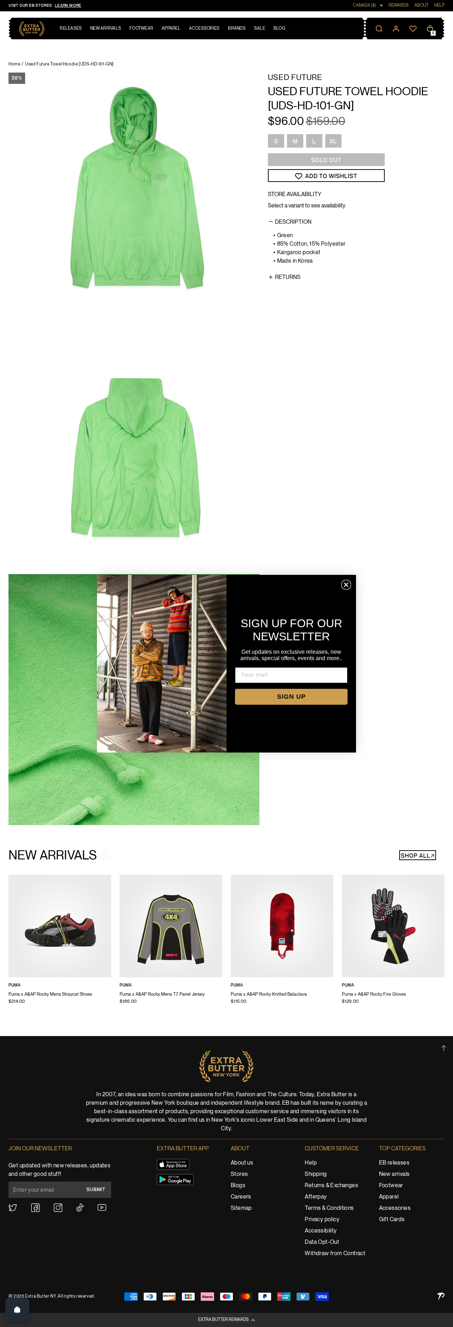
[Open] (17, 1310)
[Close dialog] (346, 584)
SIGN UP (291, 696)
